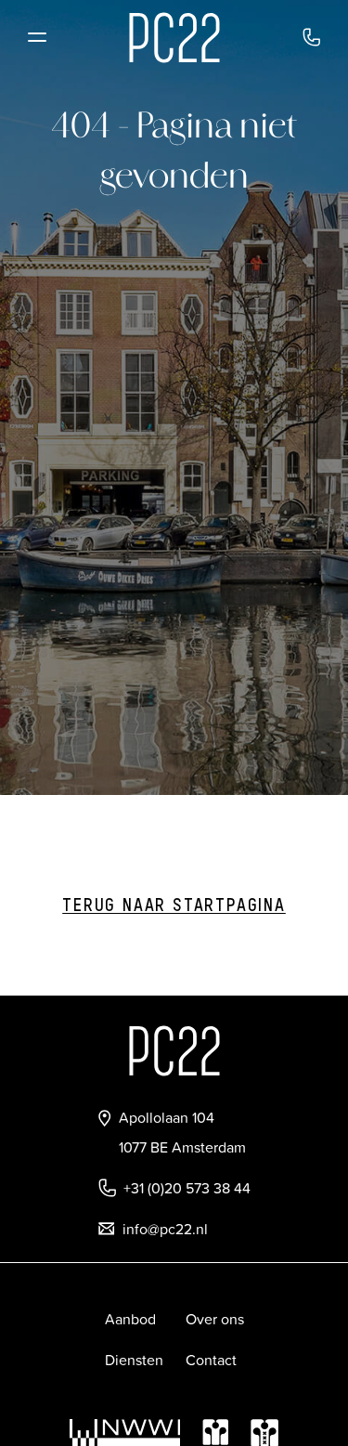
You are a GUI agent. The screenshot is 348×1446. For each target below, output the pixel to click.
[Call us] (310, 37)
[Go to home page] (174, 37)
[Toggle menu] (37, 37)
